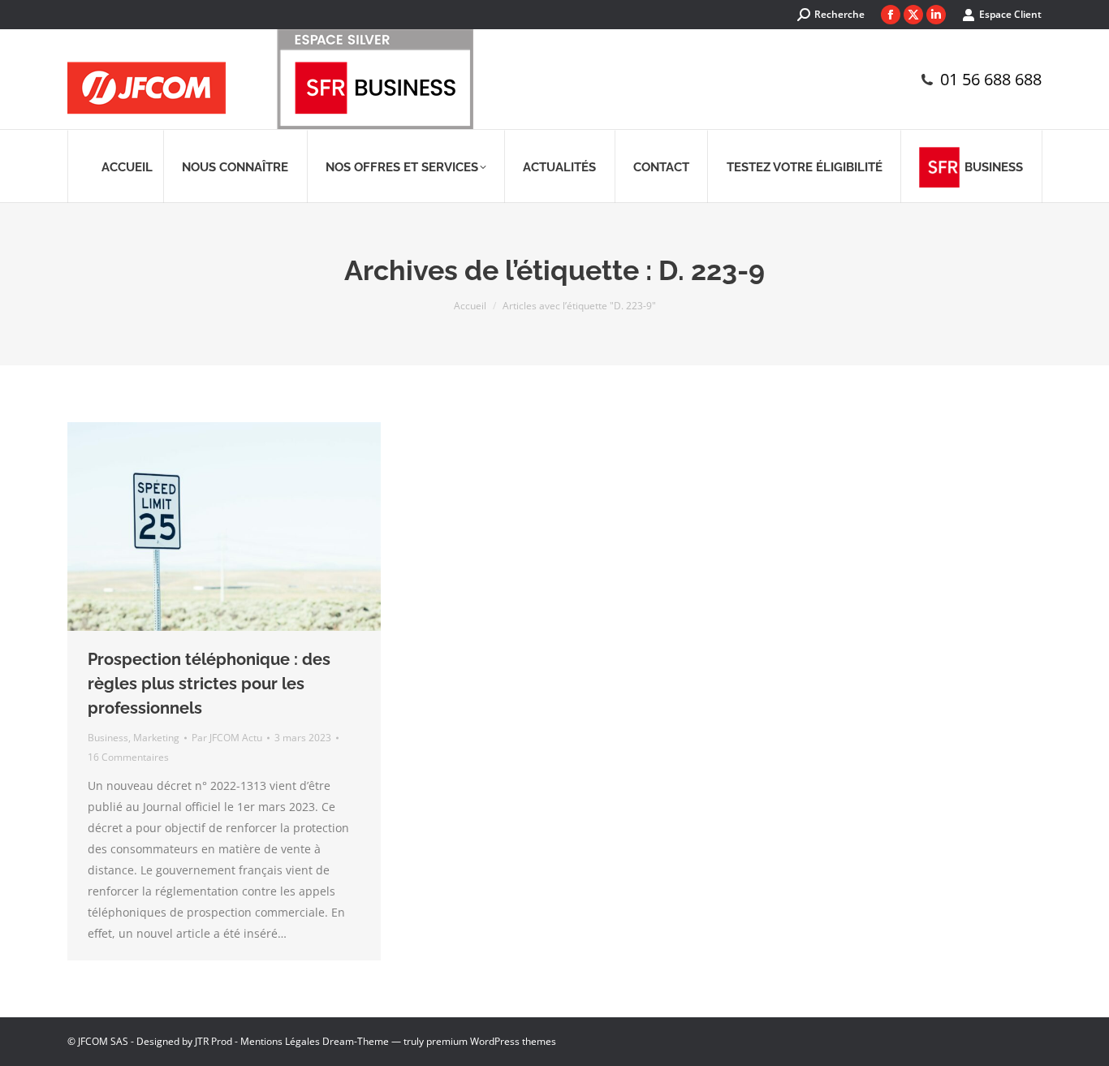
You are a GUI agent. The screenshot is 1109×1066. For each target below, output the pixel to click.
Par (227, 737)
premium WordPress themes (491, 1041)
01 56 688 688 (991, 79)
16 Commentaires (128, 757)
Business (108, 737)
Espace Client (1010, 14)
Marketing (156, 737)
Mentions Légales (280, 1041)
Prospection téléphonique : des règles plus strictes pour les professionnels (209, 684)
